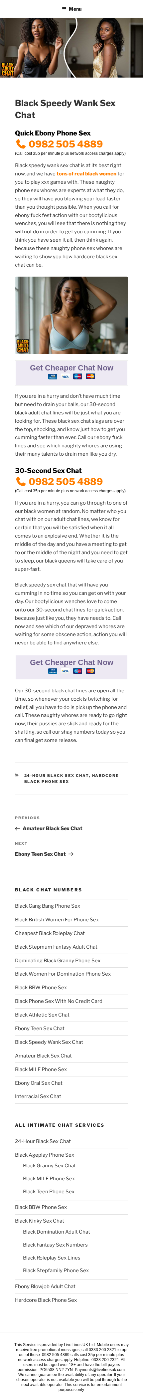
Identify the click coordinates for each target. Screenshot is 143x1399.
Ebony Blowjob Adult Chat (45, 1286)
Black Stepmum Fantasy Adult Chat (56, 947)
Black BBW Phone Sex (41, 988)
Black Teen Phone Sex (48, 1192)
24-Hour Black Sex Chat (56, 775)
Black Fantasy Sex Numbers (55, 1245)
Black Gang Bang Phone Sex (47, 906)
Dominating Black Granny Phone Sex (57, 961)
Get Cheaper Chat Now (71, 368)
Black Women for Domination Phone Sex (63, 974)
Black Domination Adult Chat (56, 1232)
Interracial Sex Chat (38, 1096)
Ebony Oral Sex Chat (39, 1083)
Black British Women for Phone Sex (57, 920)
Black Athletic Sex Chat (42, 1015)
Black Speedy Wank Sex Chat (49, 1042)
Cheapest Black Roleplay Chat (50, 933)
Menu (75, 9)
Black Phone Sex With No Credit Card (58, 1001)
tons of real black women (86, 174)
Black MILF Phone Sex (41, 1069)
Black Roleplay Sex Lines (51, 1258)
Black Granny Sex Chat (49, 1166)
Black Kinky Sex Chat (39, 1221)
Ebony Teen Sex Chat (40, 1029)
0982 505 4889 (65, 144)
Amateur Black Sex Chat (43, 1056)
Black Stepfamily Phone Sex (56, 1271)
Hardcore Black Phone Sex (46, 1300)
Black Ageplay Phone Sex (44, 1155)
